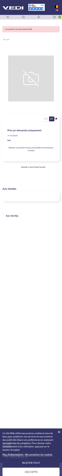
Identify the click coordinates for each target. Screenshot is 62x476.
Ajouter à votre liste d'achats (33, 167)
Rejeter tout (31, 462)
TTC (46, 119)
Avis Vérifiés (12, 215)
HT (51, 119)
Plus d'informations (12, 454)
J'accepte (31, 471)
